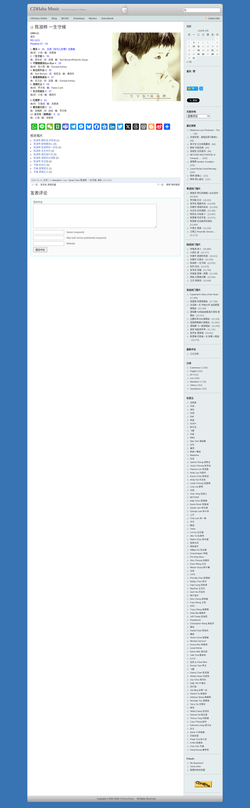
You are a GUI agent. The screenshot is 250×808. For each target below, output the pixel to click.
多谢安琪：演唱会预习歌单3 (203, 137)
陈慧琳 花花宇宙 (198, 217)
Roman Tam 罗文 (198, 665)
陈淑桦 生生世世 (42, 151)
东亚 (192, 458)
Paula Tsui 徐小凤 (198, 739)
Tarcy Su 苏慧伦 (198, 704)
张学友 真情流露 (48, 185)
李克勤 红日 (195, 200)
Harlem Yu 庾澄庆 (198, 693)
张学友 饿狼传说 (198, 203)
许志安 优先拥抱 (198, 210)
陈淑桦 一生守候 (198, 263)
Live (192, 378)
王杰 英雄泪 (195, 280)
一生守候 (92, 180)
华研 (192, 490)
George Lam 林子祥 (199, 511)
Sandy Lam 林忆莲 (199, 508)
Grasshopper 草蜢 (199, 553)
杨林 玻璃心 (195, 176)
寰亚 (192, 627)
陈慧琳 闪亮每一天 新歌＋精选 (204, 336)
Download (78, 18)
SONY (193, 423)
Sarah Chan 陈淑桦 (77, 180)
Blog (54, 18)
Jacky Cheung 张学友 (200, 465)
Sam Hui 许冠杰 (197, 592)
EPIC (192, 606)
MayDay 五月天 (197, 588)
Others (193, 385)
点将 (192, 571)
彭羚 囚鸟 (194, 266)
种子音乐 (194, 595)
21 (212, 50)
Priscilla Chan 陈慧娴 (200, 578)
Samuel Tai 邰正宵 (198, 715)
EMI (192, 416)
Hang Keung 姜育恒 (199, 750)
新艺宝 (193, 427)
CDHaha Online (38, 18)
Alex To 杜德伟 (197, 536)
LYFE (192, 574)
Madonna (194, 455)
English (193, 371)
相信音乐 (194, 546)
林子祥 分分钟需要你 (200, 144)
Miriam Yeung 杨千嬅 (200, 567)
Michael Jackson (198, 641)
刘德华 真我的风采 (199, 207)
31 (194, 58)
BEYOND (194, 497)
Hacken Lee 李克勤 (199, 469)
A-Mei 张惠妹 (196, 743)
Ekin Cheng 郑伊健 (199, 599)
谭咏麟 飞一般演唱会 (200, 326)
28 (212, 54)
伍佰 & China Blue (198, 662)
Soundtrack (195, 389)
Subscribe (214, 18)
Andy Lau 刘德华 (198, 473)
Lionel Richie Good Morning (203, 169)
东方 (192, 729)
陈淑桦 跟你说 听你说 (45, 140)
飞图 (192, 669)
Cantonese (195, 367)
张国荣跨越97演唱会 (200, 322)
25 (198, 54)
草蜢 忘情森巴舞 (198, 277)
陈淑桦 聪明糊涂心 (43, 144)
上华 (192, 515)
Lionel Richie (196, 648)
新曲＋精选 (195, 451)
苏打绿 (193, 686)
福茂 (192, 448)
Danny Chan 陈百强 (199, 672)
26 (203, 54)
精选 (192, 525)
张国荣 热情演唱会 (199, 301)
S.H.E (193, 658)
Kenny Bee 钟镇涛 (198, 644)
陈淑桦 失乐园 (41, 161)
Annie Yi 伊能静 (197, 732)
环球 (192, 413)
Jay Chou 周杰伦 (198, 679)
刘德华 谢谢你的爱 (199, 256)
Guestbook (107, 18)
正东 (192, 444)
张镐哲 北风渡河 (198, 151)
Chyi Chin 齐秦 (197, 746)
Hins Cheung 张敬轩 (199, 560)
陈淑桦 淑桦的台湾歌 (44, 158)
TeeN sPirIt (195, 766)
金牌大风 (194, 543)
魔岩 (192, 634)
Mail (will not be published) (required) (86, 238)
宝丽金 (193, 402)
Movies (93, 18)
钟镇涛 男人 (195, 249)
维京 (192, 707)
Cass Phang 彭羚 (198, 722)
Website (71, 243)
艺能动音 (194, 736)
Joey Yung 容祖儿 (198, 494)
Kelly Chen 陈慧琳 (198, 501)
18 (198, 50)
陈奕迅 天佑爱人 (198, 214)
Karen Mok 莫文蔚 (198, 651)
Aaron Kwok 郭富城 (199, 504)
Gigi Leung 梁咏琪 (198, 585)
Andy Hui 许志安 (198, 480)
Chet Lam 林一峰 (198, 518)
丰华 (192, 522)
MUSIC (65, 18)
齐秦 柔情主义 (41, 172)
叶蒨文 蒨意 (195, 228)
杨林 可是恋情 (197, 148)
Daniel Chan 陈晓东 (199, 630)
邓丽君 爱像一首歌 (199, 273)
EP (191, 375)
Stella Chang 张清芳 (199, 711)
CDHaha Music (45, 8)
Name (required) (75, 232)
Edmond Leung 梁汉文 (200, 725)
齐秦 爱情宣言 (41, 168)
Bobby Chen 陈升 (198, 581)
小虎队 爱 (194, 252)
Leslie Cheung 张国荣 (200, 483)
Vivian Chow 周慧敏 (199, 637)
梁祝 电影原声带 (198, 329)
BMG (192, 437)
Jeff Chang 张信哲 (198, 616)
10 (194, 46)
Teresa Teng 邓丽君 (199, 718)
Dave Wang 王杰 (198, 564)
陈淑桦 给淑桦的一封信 (46, 147)
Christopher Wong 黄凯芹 (202, 623)
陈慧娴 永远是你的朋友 (201, 221)
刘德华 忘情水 (197, 259)
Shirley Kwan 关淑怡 (199, 676)
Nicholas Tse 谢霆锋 (199, 700)
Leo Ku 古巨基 (197, 532)
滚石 (100, 180)
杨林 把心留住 (197, 179)
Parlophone (195, 620)
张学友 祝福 (195, 270)
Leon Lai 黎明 (196, 487)
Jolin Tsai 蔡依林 (198, 655)
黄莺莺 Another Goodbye (202, 162)
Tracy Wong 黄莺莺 (199, 609)
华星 (192, 434)
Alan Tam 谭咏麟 (198, 441)
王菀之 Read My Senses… (203, 231)
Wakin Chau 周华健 (199, 539)
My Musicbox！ (197, 763)
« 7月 (189, 62)
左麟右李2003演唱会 (200, 319)
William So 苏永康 (198, 550)
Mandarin (57, 180)
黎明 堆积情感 (173, 185)
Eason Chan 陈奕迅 (199, 476)
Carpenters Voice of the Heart (204, 294)
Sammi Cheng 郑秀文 (200, 462)
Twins (193, 529)
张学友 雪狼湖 (197, 333)
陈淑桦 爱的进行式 (43, 154)
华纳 (192, 406)
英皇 (192, 420)
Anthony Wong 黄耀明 (200, 697)
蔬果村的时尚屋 (197, 770)
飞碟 (192, 430)
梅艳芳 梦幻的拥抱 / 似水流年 (204, 193)
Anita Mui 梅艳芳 (198, 613)
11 (198, 46)
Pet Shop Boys (197, 557)
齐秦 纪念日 (40, 165)
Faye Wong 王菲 (198, 602)
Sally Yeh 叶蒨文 (198, 683)
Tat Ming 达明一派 (198, 690)
